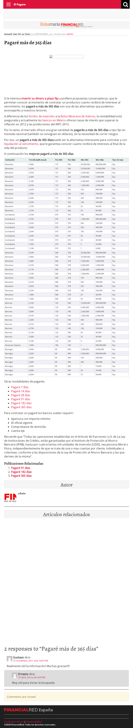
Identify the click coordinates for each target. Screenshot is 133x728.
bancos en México (54, 120)
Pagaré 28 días (20, 395)
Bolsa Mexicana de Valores (78, 116)
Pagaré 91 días (20, 399)
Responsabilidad (34, 721)
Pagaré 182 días (21, 403)
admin (70, 34)
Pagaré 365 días (21, 407)
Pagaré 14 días (20, 391)
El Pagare (20, 4)
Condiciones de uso (13, 721)
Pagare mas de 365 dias (17, 34)
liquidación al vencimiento (21, 144)
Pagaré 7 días (20, 387)
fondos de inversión (42, 116)
